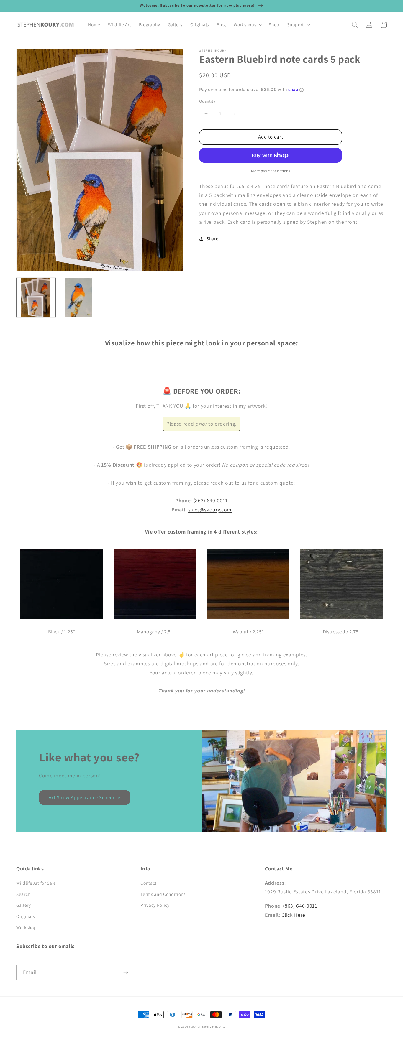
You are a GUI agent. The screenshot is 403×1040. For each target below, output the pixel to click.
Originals (25, 916)
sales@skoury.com (210, 509)
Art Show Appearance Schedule (84, 797)
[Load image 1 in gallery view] (35, 297)
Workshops (27, 927)
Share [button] (212, 238)
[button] (247, 25)
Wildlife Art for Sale (36, 883)
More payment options (270, 170)
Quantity (207, 101)
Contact (148, 883)
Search (23, 894)
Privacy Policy (154, 905)
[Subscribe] (126, 972)
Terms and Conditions (162, 894)
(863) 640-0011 (211, 500)
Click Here (293, 914)
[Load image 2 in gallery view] (78, 297)
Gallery (23, 905)
